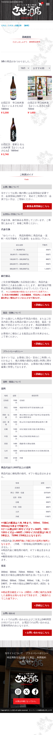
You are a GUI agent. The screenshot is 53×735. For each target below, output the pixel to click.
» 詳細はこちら (41, 304)
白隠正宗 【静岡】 (22, 26)
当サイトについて (14, 653)
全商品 (3, 26)
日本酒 (10, 26)
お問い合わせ (26, 661)
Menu (48, 2)
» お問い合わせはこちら (37, 632)
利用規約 (41, 657)
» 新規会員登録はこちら (37, 206)
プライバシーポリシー (37, 653)
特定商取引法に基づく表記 (20, 657)
